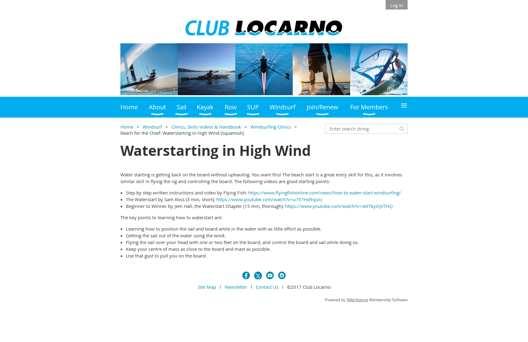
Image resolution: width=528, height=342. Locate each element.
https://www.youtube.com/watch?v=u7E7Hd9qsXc (269, 199)
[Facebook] (246, 275)
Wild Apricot (357, 300)
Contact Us (267, 287)
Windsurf (152, 127)
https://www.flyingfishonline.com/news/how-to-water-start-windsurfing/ (324, 193)
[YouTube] (270, 275)
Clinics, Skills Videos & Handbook (206, 127)
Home (126, 127)
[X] (258, 275)
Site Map (207, 287)
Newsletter (236, 287)
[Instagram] (282, 275)
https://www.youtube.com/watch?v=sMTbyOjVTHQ (339, 206)
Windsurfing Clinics (271, 127)
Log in (396, 5)
